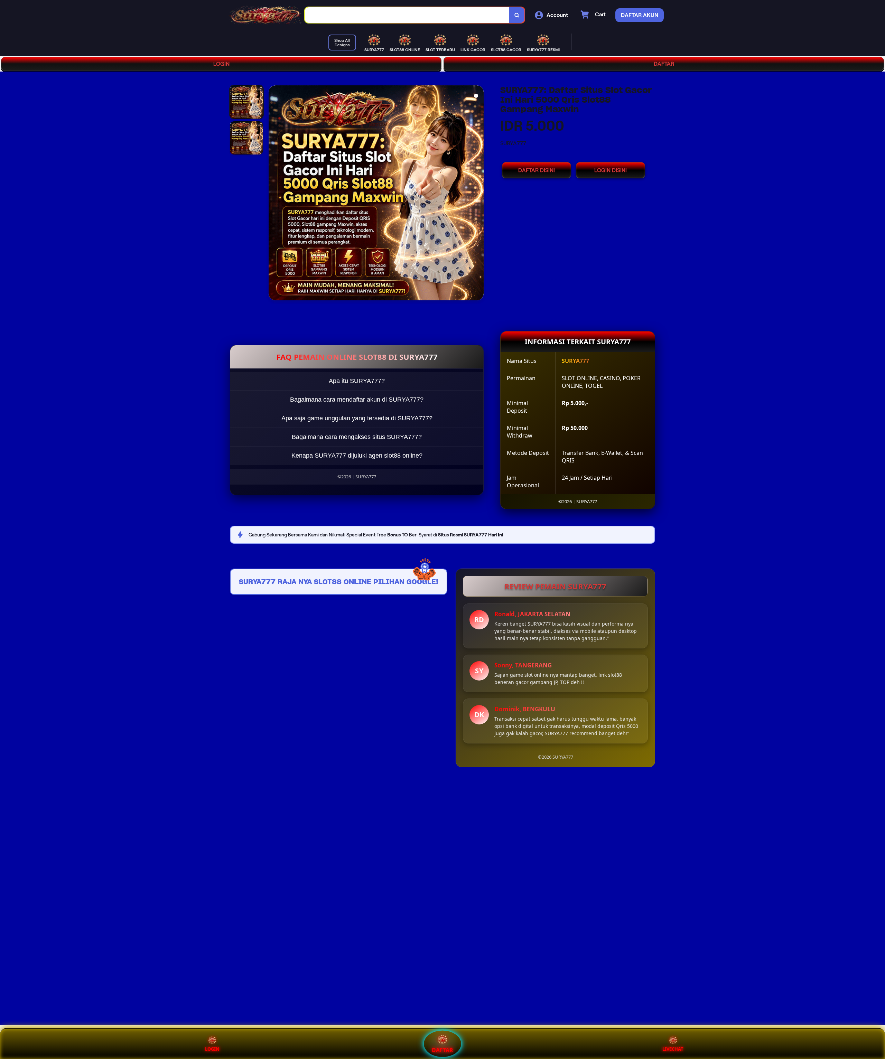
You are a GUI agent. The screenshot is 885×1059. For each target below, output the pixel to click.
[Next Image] (478, 194)
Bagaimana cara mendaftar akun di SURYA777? (356, 399)
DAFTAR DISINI (536, 170)
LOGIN (221, 64)
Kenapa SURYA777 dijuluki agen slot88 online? (356, 455)
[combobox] (407, 15)
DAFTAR (664, 64)
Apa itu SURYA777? (357, 380)
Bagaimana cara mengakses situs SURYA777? (357, 436)
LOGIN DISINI (610, 170)
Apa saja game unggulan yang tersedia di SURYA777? (356, 418)
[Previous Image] (274, 194)
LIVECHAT (672, 1049)
